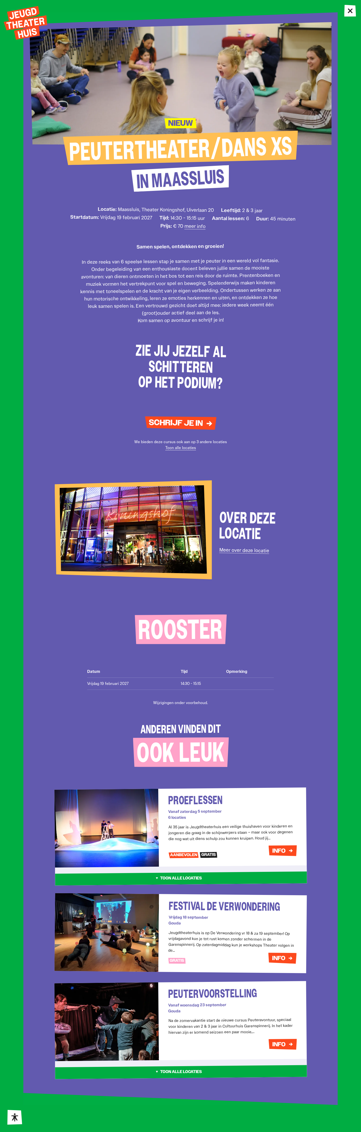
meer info (194, 226)
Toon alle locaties (180, 447)
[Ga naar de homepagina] (25, 23)
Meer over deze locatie (244, 550)
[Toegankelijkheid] (14, 1117)
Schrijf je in (176, 423)
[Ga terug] (350, 11)
